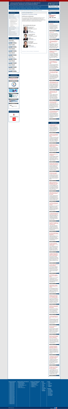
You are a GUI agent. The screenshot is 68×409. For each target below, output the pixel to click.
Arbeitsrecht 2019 (12, 388)
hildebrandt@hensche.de (32, 39)
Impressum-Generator (44, 390)
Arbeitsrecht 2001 (12, 403)
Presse (49, 382)
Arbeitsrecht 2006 (12, 399)
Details (13, 67)
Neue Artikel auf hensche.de (22, 385)
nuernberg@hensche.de (13, 66)
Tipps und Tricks (11, 15)
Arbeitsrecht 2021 (12, 386)
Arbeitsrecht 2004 (12, 401)
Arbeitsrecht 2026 (12, 382)
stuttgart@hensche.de (13, 70)
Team (49, 384)
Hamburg (18, 10)
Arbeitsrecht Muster (12, 29)
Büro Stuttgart (50, 395)
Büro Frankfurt (50, 390)
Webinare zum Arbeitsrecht (13, 33)
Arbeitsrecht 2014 (12, 392)
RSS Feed (43, 387)
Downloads (43, 383)
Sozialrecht (11, 25)
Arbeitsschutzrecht (12, 22)
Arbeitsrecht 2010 (12, 396)
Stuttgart (36, 10)
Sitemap (43, 389)
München (28, 10)
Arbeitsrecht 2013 (12, 393)
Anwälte (40, 10)
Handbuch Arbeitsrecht (12, 17)
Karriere (43, 385)
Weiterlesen (51, 30)
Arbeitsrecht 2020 (12, 387)
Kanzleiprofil (50, 383)
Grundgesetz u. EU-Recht (35, 382)
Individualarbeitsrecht (13, 21)
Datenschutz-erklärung (50, 386)
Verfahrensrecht (12, 26)
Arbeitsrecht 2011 (11, 395)
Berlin (11, 10)
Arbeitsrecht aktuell (12, 14)
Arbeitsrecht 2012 (12, 394)
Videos (10, 30)
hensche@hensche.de (31, 32)
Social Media (44, 388)
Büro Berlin (50, 389)
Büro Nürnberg (50, 394)
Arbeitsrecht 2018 (12, 389)
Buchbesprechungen (21, 382)
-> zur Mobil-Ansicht (12, 12)
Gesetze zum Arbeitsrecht (12, 18)
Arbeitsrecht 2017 (12, 390)
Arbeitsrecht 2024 (12, 384)
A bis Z (43, 382)
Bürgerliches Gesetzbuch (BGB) (29, 14)
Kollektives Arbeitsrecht (13, 23)
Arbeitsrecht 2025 (12, 383)
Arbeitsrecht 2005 (12, 400)
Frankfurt (14, 10)
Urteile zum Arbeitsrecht (21, 387)
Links (43, 386)
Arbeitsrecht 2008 (12, 397)
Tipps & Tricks (20, 386)
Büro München (50, 393)
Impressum (49, 385)
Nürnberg (32, 10)
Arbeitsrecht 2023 (12, 385)
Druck (43, 384)
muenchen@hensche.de (13, 62)
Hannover (22, 10)
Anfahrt (10, 67)
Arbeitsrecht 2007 (12, 398)
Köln (25, 10)
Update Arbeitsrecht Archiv (13, 34)
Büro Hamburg (50, 391)
